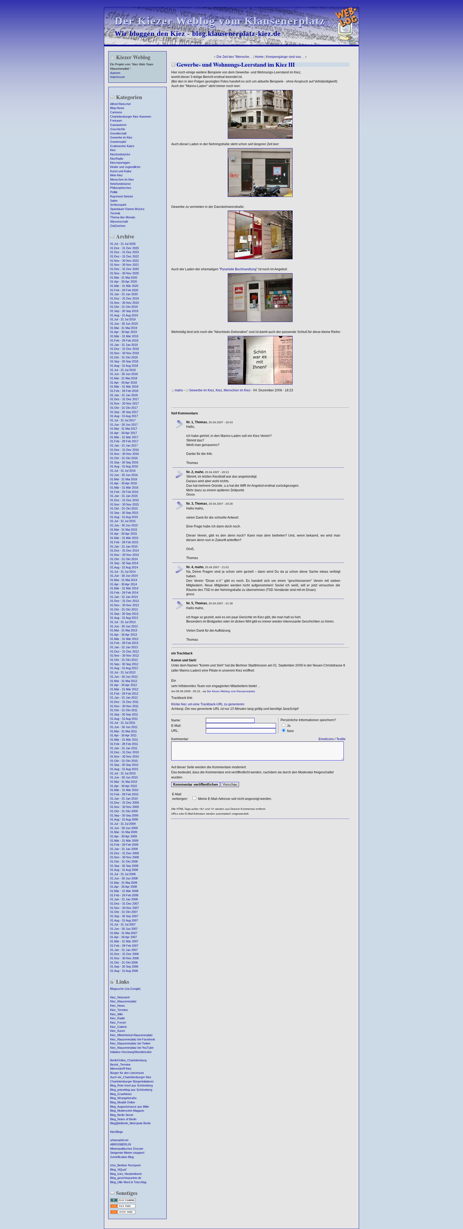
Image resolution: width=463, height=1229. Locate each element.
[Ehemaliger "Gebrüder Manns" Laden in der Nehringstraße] (260, 138)
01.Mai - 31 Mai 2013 (123, 630)
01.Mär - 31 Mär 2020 (124, 285)
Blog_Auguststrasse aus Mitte (129, 1106)
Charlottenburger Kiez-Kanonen (130, 116)
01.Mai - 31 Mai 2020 (123, 277)
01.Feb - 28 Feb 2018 (124, 390)
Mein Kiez (116, 175)
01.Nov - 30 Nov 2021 (124, 264)
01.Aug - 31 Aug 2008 (124, 869)
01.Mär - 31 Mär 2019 (124, 336)
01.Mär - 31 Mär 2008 (124, 891)
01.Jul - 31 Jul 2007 (123, 924)
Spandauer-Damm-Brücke (127, 209)
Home (259, 57)
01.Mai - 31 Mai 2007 (123, 933)
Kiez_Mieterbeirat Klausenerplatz (131, 1035)
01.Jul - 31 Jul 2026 (123, 243)
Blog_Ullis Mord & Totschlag (128, 1182)
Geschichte (117, 129)
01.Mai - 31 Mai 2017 (123, 428)
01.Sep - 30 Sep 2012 (124, 664)
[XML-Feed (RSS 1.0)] (122, 1207)
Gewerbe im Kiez (121, 137)
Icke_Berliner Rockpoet (125, 1165)
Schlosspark (118, 204)
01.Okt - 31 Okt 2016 (124, 458)
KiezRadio (116, 158)
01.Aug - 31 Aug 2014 (124, 567)
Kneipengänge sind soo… (285, 57)
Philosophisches (120, 187)
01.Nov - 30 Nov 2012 (124, 655)
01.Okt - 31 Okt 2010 (124, 760)
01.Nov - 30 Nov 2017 (124, 403)
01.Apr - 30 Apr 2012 (123, 685)
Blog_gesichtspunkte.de (125, 1177)
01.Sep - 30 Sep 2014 (124, 563)
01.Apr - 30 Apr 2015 (123, 533)
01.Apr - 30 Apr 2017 (123, 432)
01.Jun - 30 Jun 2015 (124, 525)
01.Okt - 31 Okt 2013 (124, 609)
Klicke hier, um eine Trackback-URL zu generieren (207, 704)
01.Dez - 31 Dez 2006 (124, 954)
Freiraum (116, 120)
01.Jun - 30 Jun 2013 (124, 626)
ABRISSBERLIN (120, 1144)
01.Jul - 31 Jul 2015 (123, 521)
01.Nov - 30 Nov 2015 (124, 504)
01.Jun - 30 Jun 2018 (124, 374)
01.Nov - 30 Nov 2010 (124, 756)
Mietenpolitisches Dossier (126, 1148)
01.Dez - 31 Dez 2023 (124, 252)
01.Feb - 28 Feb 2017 (124, 441)
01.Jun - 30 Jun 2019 (124, 323)
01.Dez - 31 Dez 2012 (124, 651)
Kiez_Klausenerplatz (123, 1001)
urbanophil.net (119, 1140)
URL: (175, 731)
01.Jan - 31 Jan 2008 (124, 899)
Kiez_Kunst (117, 1030)
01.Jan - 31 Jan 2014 (124, 596)
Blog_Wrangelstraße (123, 1098)
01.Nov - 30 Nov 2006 (124, 958)
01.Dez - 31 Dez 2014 (124, 550)
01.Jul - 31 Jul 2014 (123, 571)
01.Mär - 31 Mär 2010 (124, 790)
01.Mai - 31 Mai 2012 (123, 681)
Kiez (113, 150)
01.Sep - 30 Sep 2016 (124, 462)
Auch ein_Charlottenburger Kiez (130, 1077)
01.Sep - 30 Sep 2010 (124, 764)
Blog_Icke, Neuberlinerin (126, 1173)
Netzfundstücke (120, 183)
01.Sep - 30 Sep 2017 (124, 412)
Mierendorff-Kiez (121, 1068)
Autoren (115, 72)
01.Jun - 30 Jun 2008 (124, 878)
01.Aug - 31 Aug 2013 (124, 617)
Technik (115, 213)
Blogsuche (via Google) (125, 988)
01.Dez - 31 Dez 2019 (124, 298)
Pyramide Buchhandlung (238, 269)
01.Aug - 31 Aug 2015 (124, 517)
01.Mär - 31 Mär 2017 (124, 437)
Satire (114, 200)
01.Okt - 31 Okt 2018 (124, 357)
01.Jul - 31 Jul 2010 (123, 773)
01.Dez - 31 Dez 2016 (124, 449)
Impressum (117, 76)
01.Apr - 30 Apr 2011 (123, 735)
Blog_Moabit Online (122, 1102)
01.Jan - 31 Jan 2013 (124, 647)
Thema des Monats (122, 217)
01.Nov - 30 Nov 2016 (124, 453)
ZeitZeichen (117, 225)
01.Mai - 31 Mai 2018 (123, 378)
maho (179, 390)
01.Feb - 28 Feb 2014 (124, 592)
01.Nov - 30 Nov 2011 (124, 706)
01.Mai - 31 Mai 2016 (123, 479)
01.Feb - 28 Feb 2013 (124, 643)
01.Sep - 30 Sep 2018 (124, 361)
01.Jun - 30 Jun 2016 (124, 475)
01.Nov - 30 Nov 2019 (124, 302)
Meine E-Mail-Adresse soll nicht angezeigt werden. (235, 799)
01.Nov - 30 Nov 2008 (124, 857)
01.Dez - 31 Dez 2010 (124, 752)
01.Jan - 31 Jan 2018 (124, 395)
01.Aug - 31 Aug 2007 (124, 920)
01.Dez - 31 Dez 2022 (124, 256)
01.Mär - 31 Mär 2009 (124, 840)
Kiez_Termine (119, 1009)
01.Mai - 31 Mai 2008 (123, 882)
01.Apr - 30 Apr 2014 (123, 584)
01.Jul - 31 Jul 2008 (123, 874)
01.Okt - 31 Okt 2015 (124, 508)
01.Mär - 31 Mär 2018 (124, 386)
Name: (176, 720)
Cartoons (116, 112)
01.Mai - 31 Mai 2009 (123, 832)
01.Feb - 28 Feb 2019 (124, 340)
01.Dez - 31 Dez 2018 (124, 348)
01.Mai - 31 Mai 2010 (123, 781)
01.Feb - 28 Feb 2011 (124, 743)
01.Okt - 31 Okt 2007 (124, 911)
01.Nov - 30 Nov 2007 (124, 907)
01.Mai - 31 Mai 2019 (123, 327)
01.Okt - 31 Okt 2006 (124, 962)
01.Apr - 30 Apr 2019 (123, 332)
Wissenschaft (119, 221)
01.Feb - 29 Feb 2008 (124, 895)
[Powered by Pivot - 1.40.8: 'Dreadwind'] (122, 1201)
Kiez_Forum (118, 1022)
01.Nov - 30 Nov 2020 (124, 273)
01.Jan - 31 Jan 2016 (124, 495)
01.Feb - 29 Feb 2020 (124, 290)
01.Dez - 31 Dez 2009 (124, 802)
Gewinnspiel (118, 141)
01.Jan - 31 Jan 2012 (124, 697)
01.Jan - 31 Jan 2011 (123, 748)
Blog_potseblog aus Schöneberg (131, 1089)
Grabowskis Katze (122, 146)
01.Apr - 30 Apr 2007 (123, 937)
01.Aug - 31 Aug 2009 (124, 819)
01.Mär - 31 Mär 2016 (124, 487)
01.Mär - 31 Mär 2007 (124, 941)
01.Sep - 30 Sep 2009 (124, 815)
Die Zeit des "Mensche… (234, 57)
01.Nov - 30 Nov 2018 (124, 353)
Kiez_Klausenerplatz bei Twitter (130, 1043)
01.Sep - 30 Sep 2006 (124, 966)
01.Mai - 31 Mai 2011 (123, 731)
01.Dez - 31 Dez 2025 (124, 248)
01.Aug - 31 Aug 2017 (124, 416)
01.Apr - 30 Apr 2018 (123, 382)
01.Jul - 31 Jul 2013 (123, 622)
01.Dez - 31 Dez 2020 (124, 269)
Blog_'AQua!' (118, 1169)
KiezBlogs (116, 1131)
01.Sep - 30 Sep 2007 (124, 916)
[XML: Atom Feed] (122, 1213)
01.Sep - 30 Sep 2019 (124, 311)
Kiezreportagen (120, 162)
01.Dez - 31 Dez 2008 (124, 853)
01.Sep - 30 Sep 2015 (124, 512)
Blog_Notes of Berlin (123, 1119)
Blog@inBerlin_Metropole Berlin (130, 1123)
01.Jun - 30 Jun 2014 (124, 575)
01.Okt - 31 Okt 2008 (124, 861)
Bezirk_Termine (120, 1064)
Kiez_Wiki (116, 1014)
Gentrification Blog (122, 1157)
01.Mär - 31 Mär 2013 (124, 638)
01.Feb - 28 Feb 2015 (124, 542)
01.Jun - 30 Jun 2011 (123, 727)
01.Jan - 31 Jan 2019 (124, 344)
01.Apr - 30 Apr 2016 (123, 483)
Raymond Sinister (121, 196)
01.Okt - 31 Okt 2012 (124, 659)
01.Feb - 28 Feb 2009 (124, 844)
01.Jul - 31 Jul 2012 (123, 672)
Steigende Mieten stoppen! (127, 1152)
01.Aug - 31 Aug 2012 (124, 668)
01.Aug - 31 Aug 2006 (124, 970)
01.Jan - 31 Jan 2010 (124, 798)
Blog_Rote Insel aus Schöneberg (131, 1085)
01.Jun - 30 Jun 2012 (124, 676)
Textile (341, 739)
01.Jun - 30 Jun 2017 (124, 424)
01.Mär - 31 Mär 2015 (124, 537)
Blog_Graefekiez (121, 1094)
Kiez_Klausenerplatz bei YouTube (132, 1047)
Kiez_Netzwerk (120, 997)
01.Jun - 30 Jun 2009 (124, 828)
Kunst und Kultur (121, 171)
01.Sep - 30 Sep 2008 (124, 865)
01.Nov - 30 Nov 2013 (124, 605)
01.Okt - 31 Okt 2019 (124, 306)
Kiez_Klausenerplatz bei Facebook (132, 1039)
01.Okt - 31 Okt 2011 (123, 710)
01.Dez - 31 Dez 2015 (124, 500)
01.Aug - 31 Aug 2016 (124, 466)
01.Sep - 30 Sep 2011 (124, 714)
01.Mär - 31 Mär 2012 (124, 689)
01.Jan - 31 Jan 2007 (124, 949)
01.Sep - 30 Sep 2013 (124, 613)
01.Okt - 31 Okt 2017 (124, 407)
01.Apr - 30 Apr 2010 (123, 786)
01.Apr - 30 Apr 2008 (123, 886)
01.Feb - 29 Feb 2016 (124, 491)
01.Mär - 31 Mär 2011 (124, 739)
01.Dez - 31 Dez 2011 (124, 701)
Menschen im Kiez (122, 179)
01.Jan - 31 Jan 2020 (124, 294)
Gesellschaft (118, 133)
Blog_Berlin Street (121, 1114)
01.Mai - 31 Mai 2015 (123, 529)
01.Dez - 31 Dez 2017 (124, 399)
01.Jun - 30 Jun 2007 (124, 928)
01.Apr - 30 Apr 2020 (123, 281)
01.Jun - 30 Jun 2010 (124, 777)
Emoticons (326, 739)
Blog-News (117, 108)
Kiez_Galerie (118, 1026)
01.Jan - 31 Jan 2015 (124, 546)
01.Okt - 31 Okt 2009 (124, 811)
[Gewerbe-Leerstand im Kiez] (260, 196)
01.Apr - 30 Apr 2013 (123, 634)
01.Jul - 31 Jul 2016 (123, 470)
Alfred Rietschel (120, 104)
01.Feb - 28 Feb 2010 (124, 794)
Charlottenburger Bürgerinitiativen (132, 1081)
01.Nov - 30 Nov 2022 (124, 260)
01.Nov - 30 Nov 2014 (124, 554)
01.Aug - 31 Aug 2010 (124, 769)
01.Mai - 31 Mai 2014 (123, 580)
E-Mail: (176, 726)
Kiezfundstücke (120, 154)
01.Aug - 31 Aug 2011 (124, 718)
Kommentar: (180, 739)
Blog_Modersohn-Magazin (127, 1110)
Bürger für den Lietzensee (127, 1072)
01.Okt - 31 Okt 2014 (124, 559)
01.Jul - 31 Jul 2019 (123, 319)
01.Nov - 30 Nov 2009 (124, 806)
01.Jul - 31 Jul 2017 (123, 420)
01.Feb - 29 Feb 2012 (124, 693)
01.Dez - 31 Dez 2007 (124, 903)
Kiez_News (117, 1005)
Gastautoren (118, 124)
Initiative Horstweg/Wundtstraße (131, 1052)
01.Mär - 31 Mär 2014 (124, 588)
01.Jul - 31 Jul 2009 (123, 823)
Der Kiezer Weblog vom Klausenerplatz (220, 21)
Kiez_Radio (117, 1018)
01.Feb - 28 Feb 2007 (124, 945)
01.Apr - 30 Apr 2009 (123, 836)
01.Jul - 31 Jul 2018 (123, 370)
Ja (288, 726)
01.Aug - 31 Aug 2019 (124, 315)
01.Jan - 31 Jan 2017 (124, 445)
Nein (290, 731)
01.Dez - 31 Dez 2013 (124, 600)
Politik (114, 192)
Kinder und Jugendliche (125, 166)
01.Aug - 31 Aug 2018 (124, 365)
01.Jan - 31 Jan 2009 (124, 848)
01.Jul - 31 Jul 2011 (122, 722)
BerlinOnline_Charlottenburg (128, 1060)
